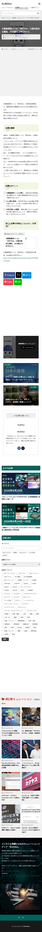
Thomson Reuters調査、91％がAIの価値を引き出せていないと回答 (10, 733)
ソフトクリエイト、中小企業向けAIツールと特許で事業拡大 (30, 765)
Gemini (36, 18)
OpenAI (25, 38)
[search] (38, 13)
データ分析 (29, 18)
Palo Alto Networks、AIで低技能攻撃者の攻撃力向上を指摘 (11, 765)
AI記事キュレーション (21, 7)
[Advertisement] (21, 72)
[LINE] (18, 282)
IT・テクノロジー (17, 38)
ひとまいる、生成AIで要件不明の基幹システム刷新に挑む (30, 797)
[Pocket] (8, 282)
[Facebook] (9, 275)
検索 (4, 639)
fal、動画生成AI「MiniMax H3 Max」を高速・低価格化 (31, 732)
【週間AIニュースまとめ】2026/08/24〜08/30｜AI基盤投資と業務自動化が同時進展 (21, 529)
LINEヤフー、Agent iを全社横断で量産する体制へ (11, 829)
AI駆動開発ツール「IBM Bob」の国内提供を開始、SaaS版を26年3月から (14, 242)
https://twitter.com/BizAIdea (11, 871)
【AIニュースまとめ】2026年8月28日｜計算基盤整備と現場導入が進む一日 (21, 498)
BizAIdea (27, 926)
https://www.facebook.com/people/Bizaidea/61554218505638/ (21, 876)
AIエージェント (6, 18)
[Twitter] (19, 275)
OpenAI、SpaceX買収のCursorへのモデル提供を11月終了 (31, 830)
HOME (6, 49)
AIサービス (7, 38)
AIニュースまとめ (7, 7)
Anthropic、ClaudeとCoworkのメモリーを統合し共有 (11, 797)
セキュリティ (21, 18)
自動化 (14, 18)
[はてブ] (26, 275)
